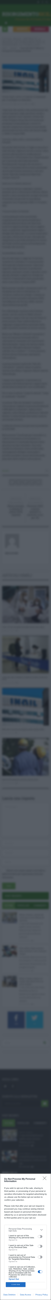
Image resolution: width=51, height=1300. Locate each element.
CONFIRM (15, 1284)
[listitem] (25, 1230)
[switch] (40, 1236)
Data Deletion (9, 1294)
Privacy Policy (41, 1294)
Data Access (25, 1294)
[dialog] (25, 1237)
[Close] (45, 1179)
